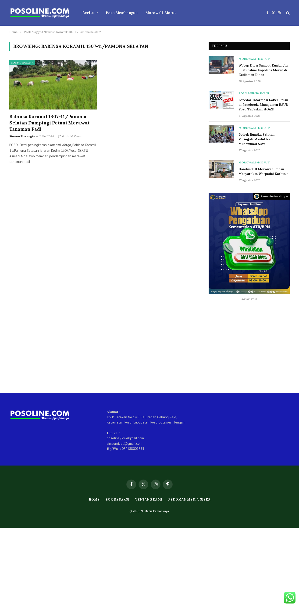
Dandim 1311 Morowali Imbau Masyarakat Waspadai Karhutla (263, 171)
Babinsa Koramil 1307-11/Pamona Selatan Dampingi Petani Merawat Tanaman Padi (49, 122)
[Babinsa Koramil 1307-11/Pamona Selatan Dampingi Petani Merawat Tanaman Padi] (53, 84)
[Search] (287, 13)
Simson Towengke (22, 136)
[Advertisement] (149, 350)
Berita (88, 13)
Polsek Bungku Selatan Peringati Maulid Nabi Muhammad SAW (256, 139)
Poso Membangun (122, 13)
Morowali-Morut (161, 13)
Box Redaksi (117, 499)
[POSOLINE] (39, 13)
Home (94, 499)
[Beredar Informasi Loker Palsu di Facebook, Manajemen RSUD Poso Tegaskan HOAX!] (221, 100)
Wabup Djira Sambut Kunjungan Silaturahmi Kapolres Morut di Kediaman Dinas (263, 70)
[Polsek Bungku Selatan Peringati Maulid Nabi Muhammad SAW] (221, 134)
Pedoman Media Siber (189, 499)
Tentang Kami (148, 499)
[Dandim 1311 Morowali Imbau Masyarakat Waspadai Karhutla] (221, 169)
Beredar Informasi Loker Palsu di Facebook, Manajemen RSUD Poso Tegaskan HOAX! (263, 104)
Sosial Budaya (22, 62)
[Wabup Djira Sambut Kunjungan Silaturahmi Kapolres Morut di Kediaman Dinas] (221, 65)
